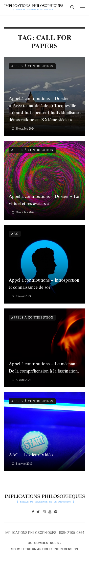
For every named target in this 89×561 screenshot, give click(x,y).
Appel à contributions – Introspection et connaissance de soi (44, 283)
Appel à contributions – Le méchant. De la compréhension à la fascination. (44, 367)
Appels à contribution (32, 66)
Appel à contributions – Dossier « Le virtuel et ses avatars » (44, 199)
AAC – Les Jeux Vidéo (31, 454)
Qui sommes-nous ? (45, 543)
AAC (14, 234)
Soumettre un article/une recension (44, 549)
